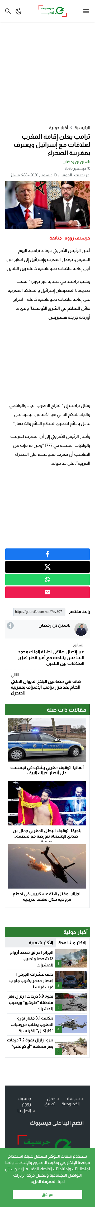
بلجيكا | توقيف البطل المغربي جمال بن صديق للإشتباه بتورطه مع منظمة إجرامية (47, 836)
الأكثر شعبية (41, 942)
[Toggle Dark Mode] (19, 10)
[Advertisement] (47, 73)
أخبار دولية (58, 127)
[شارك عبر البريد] (47, 592)
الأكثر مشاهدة (72, 942)
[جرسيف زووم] (47, 1147)
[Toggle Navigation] (87, 10)
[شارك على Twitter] (47, 567)
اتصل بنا (24, 1111)
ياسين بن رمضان (76, 161)
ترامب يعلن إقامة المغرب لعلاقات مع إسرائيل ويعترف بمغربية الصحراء (52, 144)
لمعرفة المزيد (43, 1181)
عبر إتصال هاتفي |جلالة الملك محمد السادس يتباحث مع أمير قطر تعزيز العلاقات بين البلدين (51, 654)
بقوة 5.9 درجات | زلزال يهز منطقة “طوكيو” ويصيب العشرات (30, 1002)
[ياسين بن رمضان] (81, 629)
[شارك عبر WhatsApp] (47, 579)
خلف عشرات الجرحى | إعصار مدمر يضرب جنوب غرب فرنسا (31, 980)
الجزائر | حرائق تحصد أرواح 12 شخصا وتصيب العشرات (31, 958)
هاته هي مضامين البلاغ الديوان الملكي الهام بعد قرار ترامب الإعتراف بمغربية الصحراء (46, 684)
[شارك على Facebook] (47, 554)
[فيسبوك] (10, 625)
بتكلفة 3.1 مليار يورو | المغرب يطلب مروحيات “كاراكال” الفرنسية (32, 1024)
